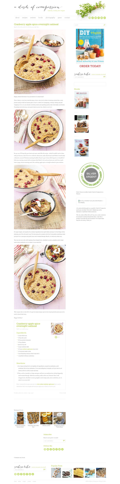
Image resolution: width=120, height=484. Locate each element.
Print (58, 337)
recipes (24, 17)
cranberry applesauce (27, 349)
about (17, 17)
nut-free (25, 393)
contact (67, 17)
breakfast (16, 393)
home (15, 481)
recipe (29, 393)
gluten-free (21, 393)
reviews (33, 17)
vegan (32, 393)
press (60, 17)
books (41, 17)
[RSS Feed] (89, 19)
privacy (29, 481)
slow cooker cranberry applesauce (45, 384)
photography (50, 17)
